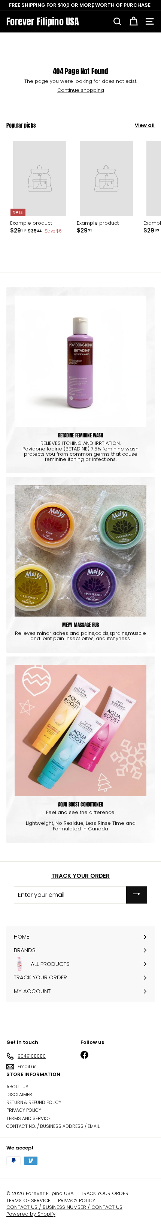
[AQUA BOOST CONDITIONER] (80, 730)
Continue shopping (80, 90)
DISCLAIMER (19, 1094)
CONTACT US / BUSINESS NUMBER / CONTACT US (64, 1207)
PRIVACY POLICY (23, 1110)
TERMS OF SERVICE (28, 1200)
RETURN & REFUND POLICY (33, 1102)
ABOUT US (17, 1086)
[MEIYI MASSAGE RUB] (80, 551)
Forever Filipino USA (42, 21)
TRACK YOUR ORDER (80, 876)
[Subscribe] (136, 894)
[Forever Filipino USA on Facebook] (84, 1055)
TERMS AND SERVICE (28, 1118)
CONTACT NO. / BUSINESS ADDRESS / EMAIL (53, 1126)
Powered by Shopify (30, 1214)
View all (145, 125)
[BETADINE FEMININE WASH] (80, 361)
